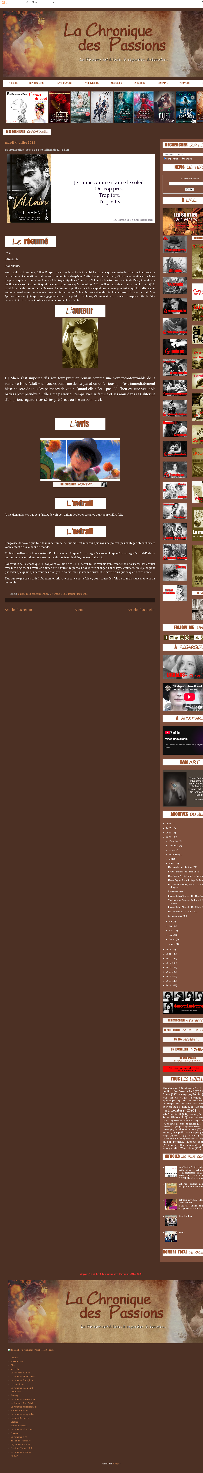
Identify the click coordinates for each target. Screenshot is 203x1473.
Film (170, 1098)
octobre (173, 850)
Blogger (116, 1464)
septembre (174, 855)
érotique (189, 1148)
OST (191, 1114)
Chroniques (24, 594)
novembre (174, 846)
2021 (169, 954)
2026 (169, 824)
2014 (169, 985)
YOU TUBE (185, 83)
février (172, 939)
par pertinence (173, 159)
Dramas (14, 1422)
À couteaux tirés (175, 892)
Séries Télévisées (19, 1426)
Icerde (181, 1232)
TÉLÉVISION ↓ (92, 83)
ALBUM (14, 1456)
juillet (172, 863)
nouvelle (178, 1136)
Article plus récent (18, 610)
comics (189, 1121)
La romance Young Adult (22, 1414)
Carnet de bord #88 (177, 916)
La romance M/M (19, 1437)
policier (192, 1135)
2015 (169, 981)
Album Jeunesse (170, 1088)
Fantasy (14, 1395)
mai (171, 926)
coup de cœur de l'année (183, 1124)
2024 (169, 833)
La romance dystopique (22, 1380)
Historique (195, 1097)
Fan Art (196, 1094)
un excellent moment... (75, 594)
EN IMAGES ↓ (140, 83)
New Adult (174, 1114)
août (171, 859)
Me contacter (17, 1361)
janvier (172, 944)
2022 (169, 950)
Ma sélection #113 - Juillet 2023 (183, 912)
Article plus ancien (141, 610)
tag (201, 1139)
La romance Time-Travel (23, 1376)
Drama (166, 1094)
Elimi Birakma (185, 1216)
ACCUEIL (13, 83)
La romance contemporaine (24, 1407)
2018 (169, 967)
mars (171, 935)
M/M (199, 1111)
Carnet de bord (186, 1091)
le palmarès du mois (185, 1129)
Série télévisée (171, 1117)
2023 (169, 837)
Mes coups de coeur (20, 1410)
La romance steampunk (22, 1388)
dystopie (178, 1127)
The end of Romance (21, 1441)
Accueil (80, 610)
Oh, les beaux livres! (20, 1445)
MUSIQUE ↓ (116, 83)
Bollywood (188, 1088)
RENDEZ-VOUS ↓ (37, 83)
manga (165, 1136)
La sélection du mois (20, 1373)
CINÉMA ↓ (163, 83)
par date (188, 159)
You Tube (15, 1369)
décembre (174, 841)
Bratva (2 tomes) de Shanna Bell (183, 872)
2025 (169, 828)
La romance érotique (21, 1452)
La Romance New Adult (22, 1403)
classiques (177, 1121)
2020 (169, 958)
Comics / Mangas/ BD (21, 1448)
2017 (169, 972)
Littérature (55, 594)
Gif (181, 1098)
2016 (169, 976)
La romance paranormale (23, 1399)
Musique (15, 1433)
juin (171, 921)
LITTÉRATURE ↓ (65, 83)
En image (182, 1094)
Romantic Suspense (20, 1418)
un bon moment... (173, 1142)
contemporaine (40, 594)
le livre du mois (193, 1127)
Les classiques (17, 1384)
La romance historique (22, 1429)
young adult (170, 1148)
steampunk (190, 1139)
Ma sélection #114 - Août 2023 (183, 867)
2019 (169, 963)
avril (171, 931)
